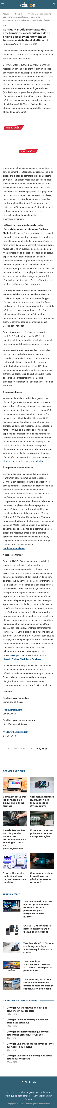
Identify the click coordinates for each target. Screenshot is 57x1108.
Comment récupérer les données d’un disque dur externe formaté (14, 801)
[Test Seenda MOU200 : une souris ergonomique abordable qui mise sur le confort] (11, 947)
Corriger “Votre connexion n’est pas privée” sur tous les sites (27, 1009)
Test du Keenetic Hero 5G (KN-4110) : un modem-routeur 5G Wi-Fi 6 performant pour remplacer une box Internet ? (37, 909)
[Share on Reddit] (43, 748)
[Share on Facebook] (37, 748)
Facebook (36, 659)
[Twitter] (26, 1082)
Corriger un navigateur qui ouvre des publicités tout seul (27, 1021)
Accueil (6, 14)
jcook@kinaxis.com (12, 710)
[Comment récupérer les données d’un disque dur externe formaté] (15, 785)
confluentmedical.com (14, 548)
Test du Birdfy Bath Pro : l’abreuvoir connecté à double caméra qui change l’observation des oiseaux (38, 984)
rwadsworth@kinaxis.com (15, 732)
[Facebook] (22, 1082)
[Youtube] (34, 1082)
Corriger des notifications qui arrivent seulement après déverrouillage (28, 1033)
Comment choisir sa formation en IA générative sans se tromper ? (41, 878)
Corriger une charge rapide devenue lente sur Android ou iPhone (30, 1045)
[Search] (54, 4)
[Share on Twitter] (40, 748)
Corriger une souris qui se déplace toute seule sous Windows (29, 1057)
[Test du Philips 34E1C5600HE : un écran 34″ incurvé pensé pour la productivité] (11, 965)
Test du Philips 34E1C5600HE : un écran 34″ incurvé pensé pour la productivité (37, 966)
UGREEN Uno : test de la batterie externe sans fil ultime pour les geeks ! (37, 928)
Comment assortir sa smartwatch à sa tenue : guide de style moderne (42, 801)
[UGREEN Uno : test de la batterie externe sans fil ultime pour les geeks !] (11, 930)
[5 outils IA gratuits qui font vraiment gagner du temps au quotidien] (15, 861)
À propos (11, 1092)
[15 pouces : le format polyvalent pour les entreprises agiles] (42, 819)
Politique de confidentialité (18, 1095)
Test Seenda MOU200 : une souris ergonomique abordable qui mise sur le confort (38, 948)
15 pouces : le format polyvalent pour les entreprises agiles (41, 833)
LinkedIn (38, 461)
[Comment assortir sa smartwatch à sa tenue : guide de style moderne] (42, 785)
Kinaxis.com (9, 461)
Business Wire (12, 44)
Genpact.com (18, 655)
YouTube (24, 659)
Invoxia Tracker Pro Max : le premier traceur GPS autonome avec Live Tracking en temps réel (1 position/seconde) (14, 839)
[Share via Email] (46, 748)
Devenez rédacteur (43, 1095)
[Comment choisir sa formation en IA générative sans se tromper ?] (42, 861)
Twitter (15, 659)
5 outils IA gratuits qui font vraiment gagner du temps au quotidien (14, 878)
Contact (28, 1099)
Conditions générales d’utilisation (34, 1092)
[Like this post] (34, 748)
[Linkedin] (30, 1082)
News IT (18, 14)
